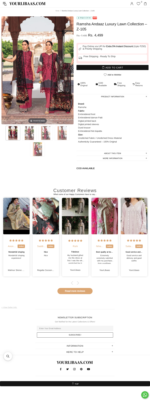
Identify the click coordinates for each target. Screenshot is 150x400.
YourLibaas (27, 3)
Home (57, 11)
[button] (73, 283)
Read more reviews (75, 291)
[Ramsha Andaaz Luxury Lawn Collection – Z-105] (13, 133)
